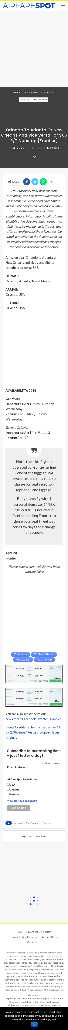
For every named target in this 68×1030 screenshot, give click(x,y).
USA (12, 784)
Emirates (40, 1005)
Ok (34, 1024)
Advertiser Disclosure (38, 931)
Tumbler (55, 719)
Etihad (48, 1005)
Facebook (29, 719)
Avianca (31, 1005)
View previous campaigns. (22, 800)
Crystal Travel (27, 1002)
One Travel (45, 1002)
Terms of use (50, 937)
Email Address (17, 767)
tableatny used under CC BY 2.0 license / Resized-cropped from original (33, 732)
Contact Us (34, 942)
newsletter (13, 719)
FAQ (19, 931)
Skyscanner (57, 998)
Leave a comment (35, 836)
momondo (37, 998)
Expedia (47, 998)
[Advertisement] (34, 48)
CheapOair (14, 1002)
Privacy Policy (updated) (24, 937)
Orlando (46, 823)
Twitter (42, 719)
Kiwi (37, 1002)
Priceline (17, 998)
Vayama (55, 1002)
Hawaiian (56, 1005)
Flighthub (27, 998)
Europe (14, 794)
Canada (14, 789)
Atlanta (25, 99)
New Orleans (40, 99)
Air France (21, 1005)
